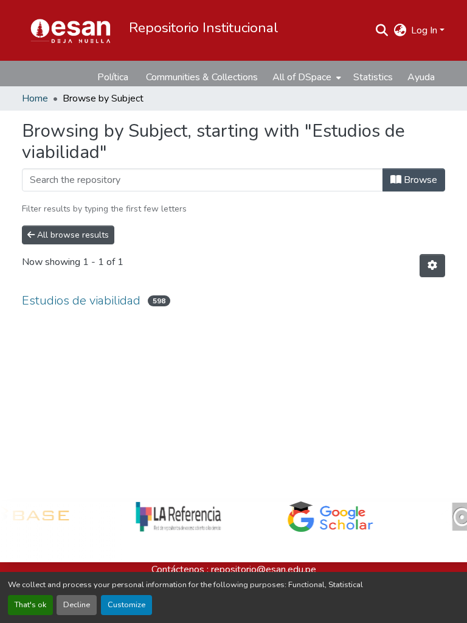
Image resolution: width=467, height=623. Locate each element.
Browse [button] (419, 180)
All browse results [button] (72, 235)
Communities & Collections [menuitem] (202, 77)
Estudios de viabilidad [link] (81, 300)
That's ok (30, 604)
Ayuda (421, 77)
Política (112, 77)
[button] (70, 30)
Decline (76, 604)
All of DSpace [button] (301, 77)
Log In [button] (425, 30)
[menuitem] (305, 77)
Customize (126, 604)
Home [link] (35, 98)
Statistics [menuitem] (373, 77)
